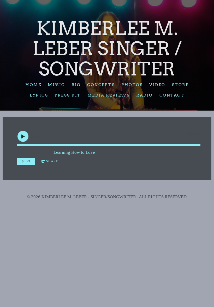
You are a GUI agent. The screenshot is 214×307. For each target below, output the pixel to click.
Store (180, 84)
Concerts (101, 84)
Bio (76, 84)
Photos (132, 84)
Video (157, 84)
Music (56, 84)
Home (33, 84)
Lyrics (39, 95)
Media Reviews (108, 95)
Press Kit (68, 95)
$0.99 (26, 161)
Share (52, 161)
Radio (144, 95)
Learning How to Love (74, 152)
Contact (172, 95)
